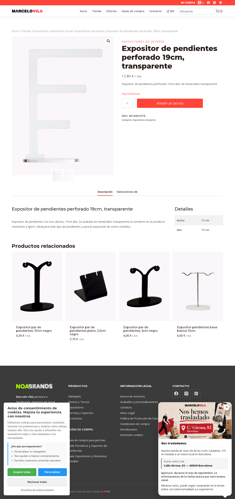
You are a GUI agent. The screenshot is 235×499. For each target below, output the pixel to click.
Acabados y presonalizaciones (139, 402)
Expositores (76, 407)
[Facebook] (208, 2)
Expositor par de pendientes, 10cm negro (34, 329)
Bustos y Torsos (78, 402)
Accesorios (75, 418)
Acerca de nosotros (132, 396)
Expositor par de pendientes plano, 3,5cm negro (88, 331)
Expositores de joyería (143, 41)
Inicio (83, 11)
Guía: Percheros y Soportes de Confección (87, 448)
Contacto (155, 11)
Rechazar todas (37, 481)
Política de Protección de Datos (140, 418)
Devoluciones (128, 429)
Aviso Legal (127, 413)
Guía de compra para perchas (86, 440)
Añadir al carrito (170, 103)
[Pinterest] (220, 2)
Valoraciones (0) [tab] (127, 191)
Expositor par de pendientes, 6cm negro (140, 329)
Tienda (96, 11)
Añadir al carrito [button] (37, 346)
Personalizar (52, 472)
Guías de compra (133, 11)
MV (171, 11)
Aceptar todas (22, 472)
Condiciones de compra (135, 424)
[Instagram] (214, 2)
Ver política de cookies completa (37, 489)
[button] (108, 41)
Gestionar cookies (131, 435)
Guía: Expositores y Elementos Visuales (87, 458)
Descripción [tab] (105, 191)
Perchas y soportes (80, 413)
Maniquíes (74, 396)
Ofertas (111, 11)
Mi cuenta (188, 2)
